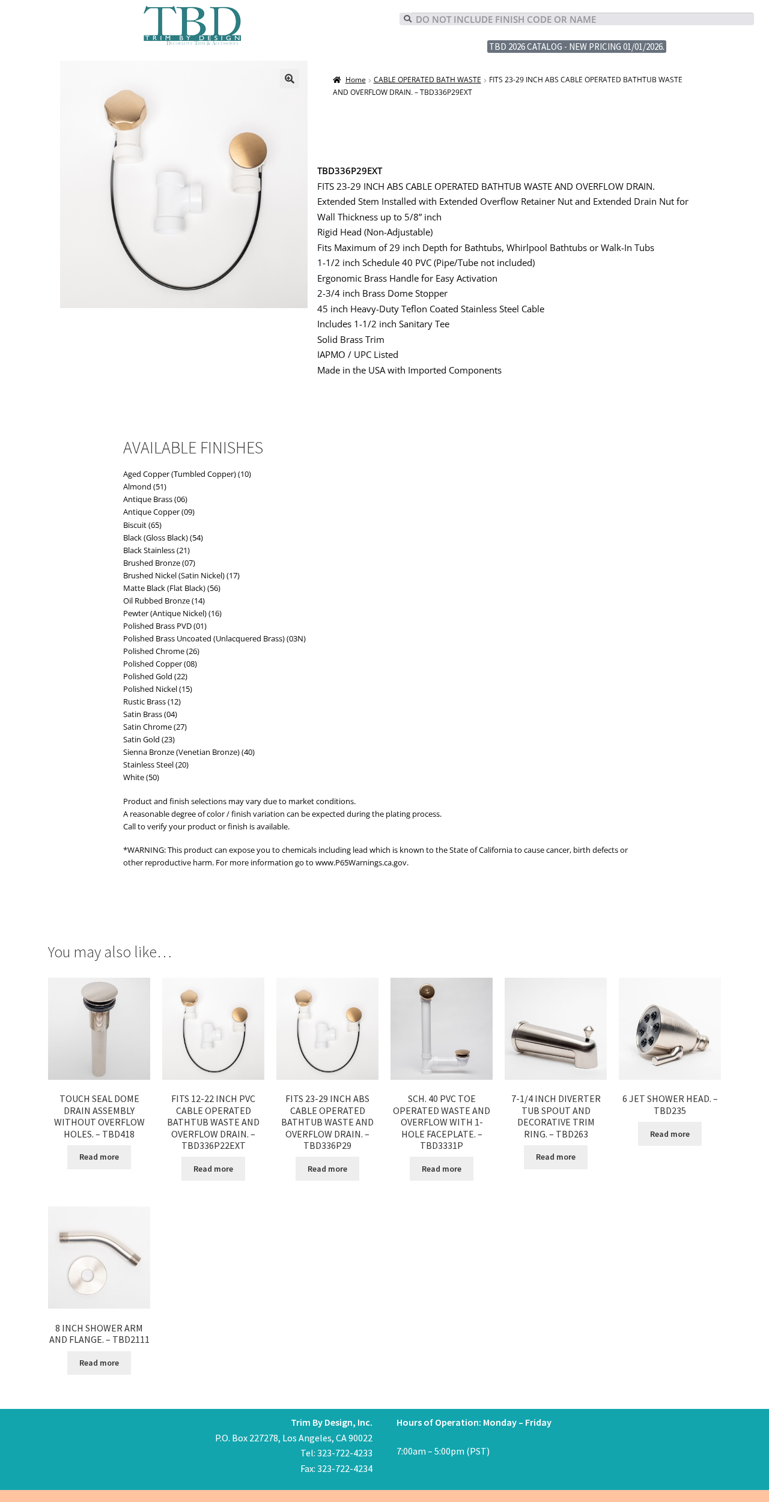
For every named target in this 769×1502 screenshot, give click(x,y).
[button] (289, 78)
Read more (99, 1156)
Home (355, 79)
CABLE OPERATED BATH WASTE (427, 79)
